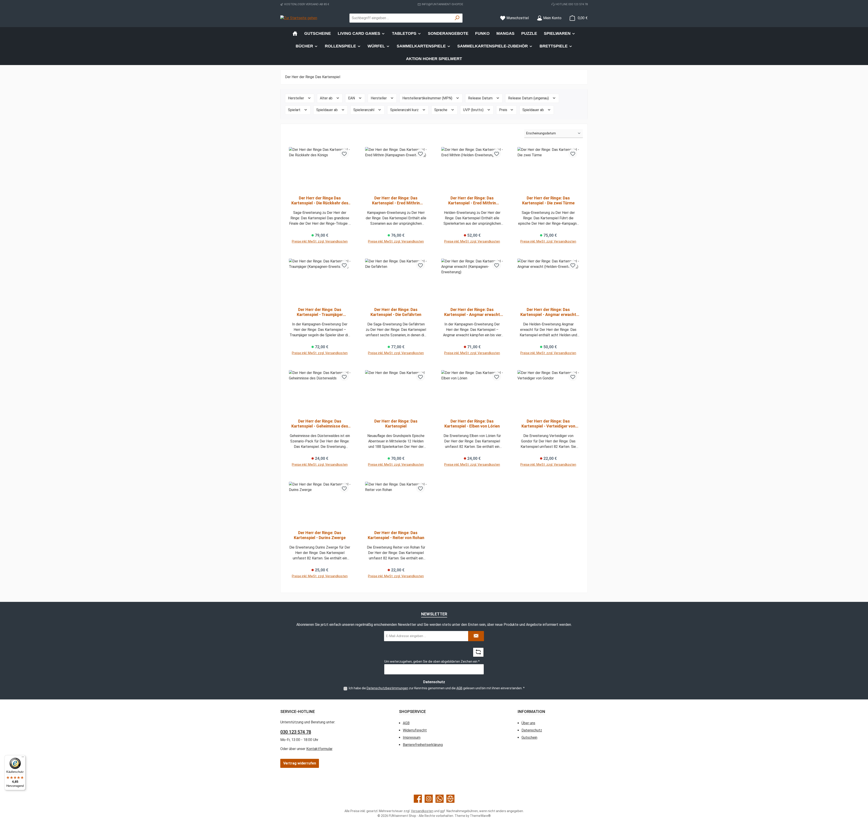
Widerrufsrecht (415, 730)
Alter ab (326, 98)
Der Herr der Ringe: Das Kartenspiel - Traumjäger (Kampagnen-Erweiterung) (319, 312)
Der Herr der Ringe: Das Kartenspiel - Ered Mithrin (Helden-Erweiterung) (472, 201)
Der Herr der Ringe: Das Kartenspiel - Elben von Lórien (472, 423)
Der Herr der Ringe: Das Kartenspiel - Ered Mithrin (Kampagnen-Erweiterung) (396, 201)
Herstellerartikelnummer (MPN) (427, 98)
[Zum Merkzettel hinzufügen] (344, 153)
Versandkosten (422, 811)
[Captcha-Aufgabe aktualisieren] (478, 652)
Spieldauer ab (327, 110)
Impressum (411, 737)
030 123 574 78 (295, 732)
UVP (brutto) (473, 110)
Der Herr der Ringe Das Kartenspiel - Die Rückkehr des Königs (319, 201)
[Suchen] (457, 18)
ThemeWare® (480, 816)
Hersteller (296, 98)
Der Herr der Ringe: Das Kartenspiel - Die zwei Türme (548, 200)
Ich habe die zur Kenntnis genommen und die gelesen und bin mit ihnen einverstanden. (437, 688)
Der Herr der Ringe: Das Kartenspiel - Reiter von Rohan (396, 535)
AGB (459, 688)
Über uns (528, 723)
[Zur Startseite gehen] (298, 18)
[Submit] (476, 636)
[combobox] (400, 18)
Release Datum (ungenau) (529, 98)
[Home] (295, 33)
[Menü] (23, 758)
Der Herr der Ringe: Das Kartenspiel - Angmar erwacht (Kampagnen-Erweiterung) (472, 312)
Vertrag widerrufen (299, 763)
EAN (352, 98)
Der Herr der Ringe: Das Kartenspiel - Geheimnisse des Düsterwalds (319, 424)
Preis (503, 110)
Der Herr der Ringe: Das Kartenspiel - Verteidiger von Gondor (548, 424)
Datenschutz (531, 730)
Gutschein (529, 737)
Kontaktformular (319, 749)
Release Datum (480, 98)
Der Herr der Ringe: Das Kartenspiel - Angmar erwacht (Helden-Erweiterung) (548, 312)
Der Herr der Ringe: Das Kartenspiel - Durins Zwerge (320, 535)
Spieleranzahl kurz (405, 110)
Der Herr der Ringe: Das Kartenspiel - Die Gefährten (395, 312)
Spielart (294, 110)
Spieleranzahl (364, 110)
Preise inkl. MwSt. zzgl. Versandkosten (320, 241)
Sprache (441, 110)
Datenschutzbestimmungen (387, 688)
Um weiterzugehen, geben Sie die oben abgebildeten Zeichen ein (432, 661)
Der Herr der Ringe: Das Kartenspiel (395, 423)
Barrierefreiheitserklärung (423, 745)
